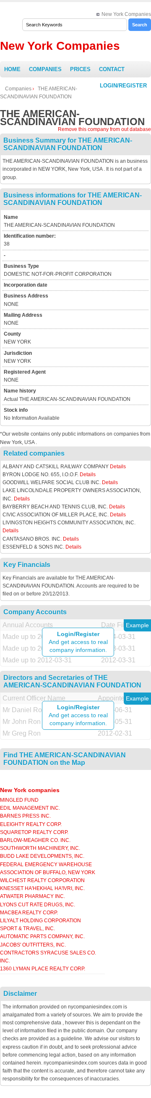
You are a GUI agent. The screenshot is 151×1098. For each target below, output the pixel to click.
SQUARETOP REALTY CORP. (34, 832)
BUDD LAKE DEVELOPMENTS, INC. (42, 856)
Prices (80, 69)
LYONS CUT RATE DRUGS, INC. (37, 905)
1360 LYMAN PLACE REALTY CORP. (42, 969)
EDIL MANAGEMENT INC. (30, 808)
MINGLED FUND (19, 800)
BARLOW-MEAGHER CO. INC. (35, 840)
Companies (45, 69)
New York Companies (126, 14)
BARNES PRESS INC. (25, 816)
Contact (112, 69)
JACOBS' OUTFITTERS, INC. (33, 945)
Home (12, 69)
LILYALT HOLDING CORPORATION (40, 921)
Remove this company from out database (104, 129)
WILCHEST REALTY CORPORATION (42, 880)
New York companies (30, 790)
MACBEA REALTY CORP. (29, 913)
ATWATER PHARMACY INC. (32, 896)
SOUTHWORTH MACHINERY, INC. (40, 848)
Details (118, 466)
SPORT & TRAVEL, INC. (27, 928)
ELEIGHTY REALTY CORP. (31, 824)
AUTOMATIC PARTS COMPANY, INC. (42, 936)
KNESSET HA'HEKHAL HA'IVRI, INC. (42, 888)
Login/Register (123, 85)
